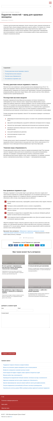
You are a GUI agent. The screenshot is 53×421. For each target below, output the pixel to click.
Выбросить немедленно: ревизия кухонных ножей (16, 370)
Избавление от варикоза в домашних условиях (32, 231)
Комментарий (5, 313)
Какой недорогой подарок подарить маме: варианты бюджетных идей (21, 372)
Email (19, 308)
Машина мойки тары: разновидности (12, 375)
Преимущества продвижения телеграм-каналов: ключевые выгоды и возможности (25, 377)
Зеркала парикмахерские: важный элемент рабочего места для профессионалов (24, 383)
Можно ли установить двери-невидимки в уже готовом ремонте (20, 367)
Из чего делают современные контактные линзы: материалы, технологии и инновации (12, 267)
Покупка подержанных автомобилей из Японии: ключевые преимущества (22, 385)
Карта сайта (4, 404)
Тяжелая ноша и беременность (13, 76)
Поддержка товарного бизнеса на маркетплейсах (16, 365)
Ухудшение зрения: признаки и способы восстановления (18, 232)
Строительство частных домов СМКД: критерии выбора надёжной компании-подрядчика (26, 388)
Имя (2, 308)
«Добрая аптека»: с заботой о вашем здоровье (37, 290)
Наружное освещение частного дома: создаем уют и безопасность (20, 380)
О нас (2, 396)
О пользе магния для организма (38, 266)
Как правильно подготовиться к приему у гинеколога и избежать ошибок (12, 291)
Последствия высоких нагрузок (13, 73)
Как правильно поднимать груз (13, 78)
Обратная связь (5, 408)
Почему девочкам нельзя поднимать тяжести (17, 71)
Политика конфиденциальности (9, 400)
